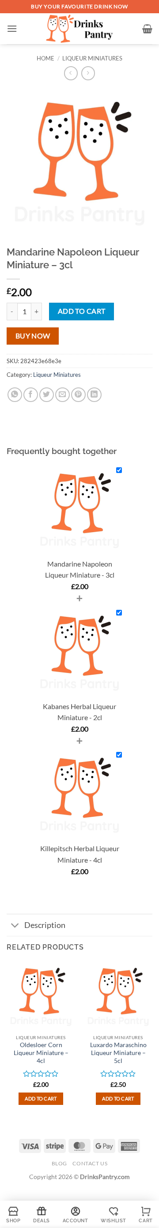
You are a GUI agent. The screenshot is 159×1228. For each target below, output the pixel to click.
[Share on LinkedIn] (94, 394)
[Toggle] (15, 925)
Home (45, 58)
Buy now (32, 336)
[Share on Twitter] (46, 394)
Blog (59, 1163)
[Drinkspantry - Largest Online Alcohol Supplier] (80, 29)
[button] (12, 28)
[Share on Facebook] (30, 394)
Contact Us (89, 1163)
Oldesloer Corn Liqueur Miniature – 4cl (41, 1052)
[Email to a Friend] (62, 394)
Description (44, 925)
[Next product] (71, 73)
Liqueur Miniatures (92, 58)
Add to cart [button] (41, 1098)
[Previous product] (88, 73)
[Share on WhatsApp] (15, 394)
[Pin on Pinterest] (78, 394)
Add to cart (82, 311)
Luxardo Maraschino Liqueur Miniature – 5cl (118, 1052)
